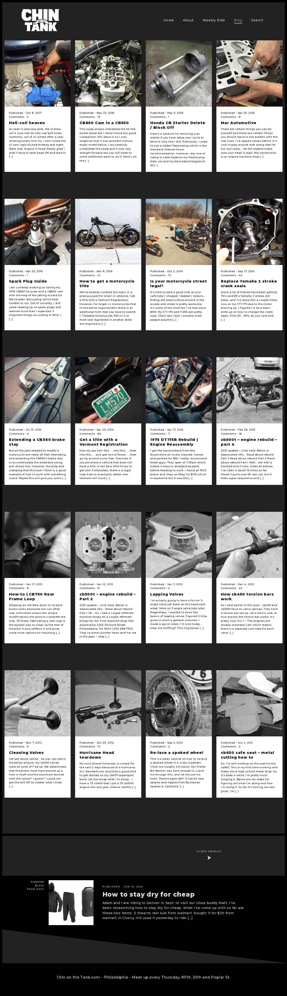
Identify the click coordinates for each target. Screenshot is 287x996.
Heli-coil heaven (27, 123)
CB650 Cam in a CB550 (104, 123)
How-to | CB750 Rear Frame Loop (31, 596)
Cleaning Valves (26, 753)
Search (257, 20)
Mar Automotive (239, 123)
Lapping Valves (167, 594)
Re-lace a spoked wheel (176, 753)
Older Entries (209, 851)
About (188, 20)
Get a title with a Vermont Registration (104, 442)
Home (168, 20)
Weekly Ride (214, 20)
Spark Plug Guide (28, 281)
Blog (238, 20)
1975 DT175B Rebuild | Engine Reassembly (174, 442)
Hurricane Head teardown (97, 755)
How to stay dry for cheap (148, 894)
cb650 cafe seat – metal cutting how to (247, 755)
